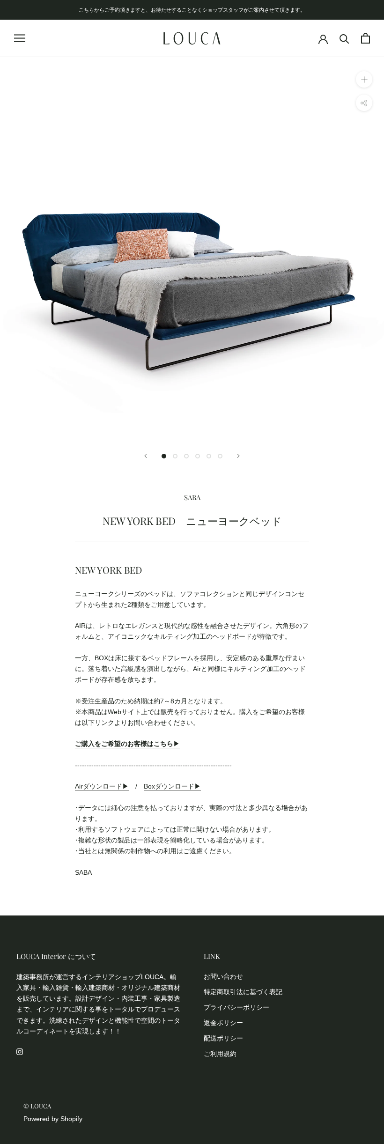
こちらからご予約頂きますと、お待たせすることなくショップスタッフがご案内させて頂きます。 (192, 9)
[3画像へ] (186, 456)
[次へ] (238, 456)
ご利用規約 (220, 1053)
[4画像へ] (197, 456)
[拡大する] (364, 79)
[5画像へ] (209, 456)
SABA (192, 497)
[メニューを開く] (19, 38)
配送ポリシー (223, 1038)
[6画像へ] (220, 456)
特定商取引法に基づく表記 (243, 992)
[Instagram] (19, 1051)
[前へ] (145, 456)
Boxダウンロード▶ (172, 786)
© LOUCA (37, 1106)
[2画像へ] (175, 456)
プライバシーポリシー (236, 1007)
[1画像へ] (164, 456)
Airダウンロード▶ (102, 786)
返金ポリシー (223, 1022)
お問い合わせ (223, 976)
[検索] (344, 38)
